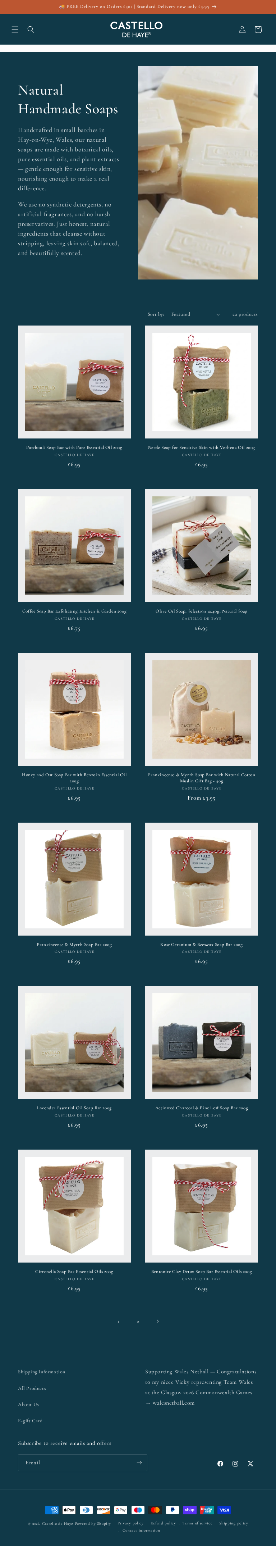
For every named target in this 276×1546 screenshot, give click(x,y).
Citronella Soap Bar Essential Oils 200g (74, 1271)
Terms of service (197, 1523)
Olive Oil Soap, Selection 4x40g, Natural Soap (202, 611)
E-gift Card (30, 1421)
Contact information (141, 1530)
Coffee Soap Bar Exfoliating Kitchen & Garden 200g (74, 611)
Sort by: (156, 314)
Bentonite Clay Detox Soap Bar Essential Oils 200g (201, 1271)
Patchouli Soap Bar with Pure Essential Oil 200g (74, 447)
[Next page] (157, 1321)
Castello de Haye (57, 1523)
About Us (28, 1404)
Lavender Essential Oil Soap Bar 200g (74, 1108)
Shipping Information (41, 1372)
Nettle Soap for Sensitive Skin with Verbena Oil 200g (201, 447)
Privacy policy (131, 1523)
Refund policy (163, 1523)
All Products (32, 1388)
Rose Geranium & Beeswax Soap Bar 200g (201, 944)
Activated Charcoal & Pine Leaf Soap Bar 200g (201, 1108)
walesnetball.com (174, 1402)
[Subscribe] (139, 1462)
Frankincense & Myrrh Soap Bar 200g (74, 944)
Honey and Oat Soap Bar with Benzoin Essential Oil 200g (74, 778)
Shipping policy (233, 1523)
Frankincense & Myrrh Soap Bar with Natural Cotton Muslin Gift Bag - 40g (201, 778)
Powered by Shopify (93, 1523)
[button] (15, 29)
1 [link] (119, 1321)
